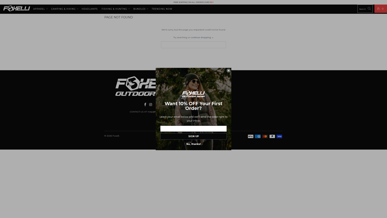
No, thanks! (193, 144)
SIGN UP (193, 136)
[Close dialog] (228, 70)
